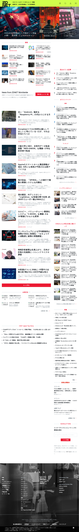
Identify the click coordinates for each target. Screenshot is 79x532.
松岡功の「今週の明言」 (61, 328)
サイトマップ (62, 524)
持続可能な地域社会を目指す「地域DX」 (65, 360)
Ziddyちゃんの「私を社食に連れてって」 (66, 325)
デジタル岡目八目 (59, 357)
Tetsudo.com (43, 483)
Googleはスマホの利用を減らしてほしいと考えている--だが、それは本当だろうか (34, 131)
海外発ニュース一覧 (42, 94)
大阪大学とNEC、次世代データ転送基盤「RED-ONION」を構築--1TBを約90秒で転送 (34, 148)
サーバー (28, 160)
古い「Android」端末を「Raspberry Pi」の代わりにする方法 (34, 114)
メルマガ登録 (66, 439)
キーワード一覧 (5, 493)
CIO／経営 (29, 141)
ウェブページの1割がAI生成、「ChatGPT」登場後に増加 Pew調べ (22, 337)
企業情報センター (6, 485)
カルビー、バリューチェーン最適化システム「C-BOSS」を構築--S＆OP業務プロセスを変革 (34, 213)
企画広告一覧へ (44, 310)
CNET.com (61, 479)
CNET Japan (68, 451)
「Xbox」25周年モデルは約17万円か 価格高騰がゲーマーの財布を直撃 (23, 334)
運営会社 (54, 524)
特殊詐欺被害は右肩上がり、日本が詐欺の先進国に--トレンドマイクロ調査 (33, 252)
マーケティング (24, 499)
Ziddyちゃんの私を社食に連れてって (66, 304)
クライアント (24, 483)
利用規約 (27, 524)
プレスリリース (5, 487)
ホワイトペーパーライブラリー (67, 182)
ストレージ (23, 491)
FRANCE (61, 488)
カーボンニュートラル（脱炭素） (63, 355)
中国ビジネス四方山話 (61, 317)
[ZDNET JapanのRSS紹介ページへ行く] (43, 472)
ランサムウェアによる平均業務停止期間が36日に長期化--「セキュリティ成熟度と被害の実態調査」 (34, 233)
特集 (74, 380)
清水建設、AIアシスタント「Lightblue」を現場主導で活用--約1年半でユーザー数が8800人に (34, 197)
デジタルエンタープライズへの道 (63, 345)
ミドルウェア (24, 495)
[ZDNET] (6, 3)
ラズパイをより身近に (61, 371)
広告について (46, 524)
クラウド (23, 481)
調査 (27, 279)
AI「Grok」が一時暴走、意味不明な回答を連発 (16, 340)
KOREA (61, 492)
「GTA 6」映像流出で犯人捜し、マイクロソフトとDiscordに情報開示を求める (25, 343)
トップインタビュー (70, 218)
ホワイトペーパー (6, 483)
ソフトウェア (29, 190)
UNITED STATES (63, 486)
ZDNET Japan (43, 481)
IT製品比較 (4, 491)
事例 (3, 479)
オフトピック (29, 175)
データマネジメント (26, 502)
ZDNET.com (62, 481)
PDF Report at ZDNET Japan (63, 320)
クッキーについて (36, 524)
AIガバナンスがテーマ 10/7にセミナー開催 (24, 2)
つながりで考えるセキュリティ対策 (64, 348)
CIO (22, 479)
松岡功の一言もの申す (61, 338)
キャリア (23, 504)
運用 (22, 497)
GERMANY (61, 490)
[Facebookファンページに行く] (35, 472)
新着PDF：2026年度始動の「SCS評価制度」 (24, 4)
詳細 (30, 530)
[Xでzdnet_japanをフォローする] (39, 472)
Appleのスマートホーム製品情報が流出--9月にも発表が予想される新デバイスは (34, 166)
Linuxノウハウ (59, 323)
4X (40, 477)
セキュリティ (29, 245)
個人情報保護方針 (17, 524)
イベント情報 (5, 489)
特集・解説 (29, 124)
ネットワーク (24, 493)
